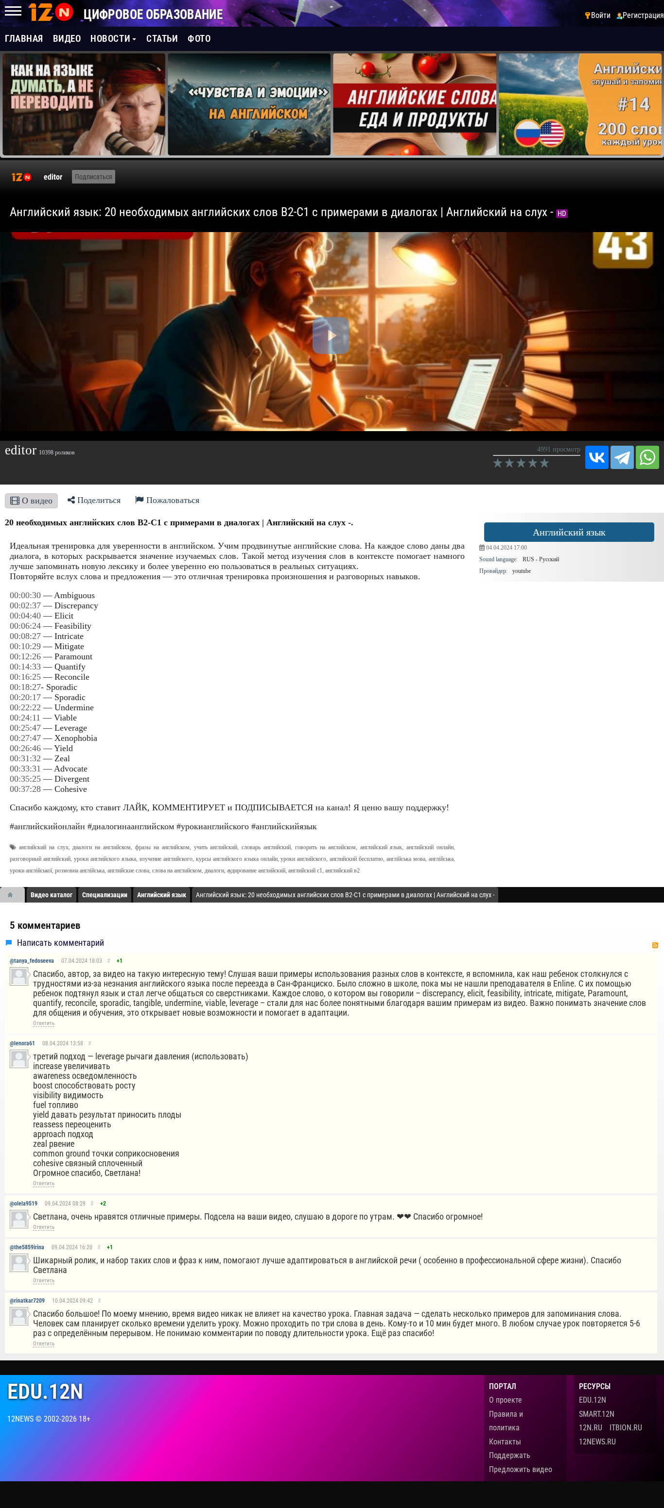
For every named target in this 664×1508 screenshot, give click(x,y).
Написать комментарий (60, 943)
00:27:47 (25, 738)
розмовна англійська (80, 870)
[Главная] (13, 895)
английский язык (381, 847)
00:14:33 (25, 666)
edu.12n (45, 1392)
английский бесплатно (356, 858)
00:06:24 (25, 626)
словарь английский (266, 847)
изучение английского (166, 858)
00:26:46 (25, 748)
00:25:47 (25, 728)
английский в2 (342, 870)
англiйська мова (405, 858)
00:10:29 (25, 646)
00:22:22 (25, 707)
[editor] (22, 177)
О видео (35, 500)
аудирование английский (256, 870)
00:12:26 (25, 656)
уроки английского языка (105, 858)
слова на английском (177, 870)
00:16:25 (25, 677)
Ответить (43, 1023)
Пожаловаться (171, 500)
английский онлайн (430, 847)
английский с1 (305, 870)
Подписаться (93, 177)
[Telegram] (622, 457)
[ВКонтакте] (597, 457)
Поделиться (98, 500)
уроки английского (303, 858)
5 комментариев (45, 925)
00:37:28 (25, 789)
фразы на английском (162, 847)
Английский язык (569, 532)
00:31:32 (25, 758)
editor (53, 177)
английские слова (128, 870)
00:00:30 (25, 595)
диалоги (214, 870)
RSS (655, 945)
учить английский (216, 847)
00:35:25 (25, 779)
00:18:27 (25, 687)
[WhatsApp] (647, 457)
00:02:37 (25, 605)
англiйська (441, 858)
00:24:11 (25, 717)
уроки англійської (31, 870)
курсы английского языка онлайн (237, 858)
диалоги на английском (101, 847)
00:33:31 (25, 768)
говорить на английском (325, 847)
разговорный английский (40, 858)
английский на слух (44, 847)
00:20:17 (25, 697)
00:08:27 (25, 636)
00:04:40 (25, 615)
